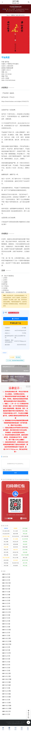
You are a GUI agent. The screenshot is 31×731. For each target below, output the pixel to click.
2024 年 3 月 (5, 600)
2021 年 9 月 (5, 682)
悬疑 (16, 544)
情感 (25, 544)
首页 (3, 729)
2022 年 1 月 (5, 670)
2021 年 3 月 (5, 697)
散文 (6, 549)
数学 (15, 549)
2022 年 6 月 (5, 656)
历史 (25, 531)
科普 (6, 560)
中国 (5, 9)
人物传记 (6, 531)
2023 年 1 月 (5, 635)
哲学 (16, 533)
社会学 (16, 557)
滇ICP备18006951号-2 (17, 723)
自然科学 (16, 562)
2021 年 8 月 (5, 685)
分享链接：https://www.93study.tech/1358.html (16, 360)
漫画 (25, 552)
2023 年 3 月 (5, 629)
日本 (6, 552)
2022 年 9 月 (5, 647)
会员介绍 (28, 715)
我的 (28, 729)
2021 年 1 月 (5, 702)
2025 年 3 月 (5, 580)
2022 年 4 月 (5, 662)
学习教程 (25, 536)
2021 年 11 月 (5, 676)
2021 (6, 528)
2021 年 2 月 (5, 699)
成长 (6, 546)
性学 (6, 544)
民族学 (16, 552)
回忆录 (4, 352)
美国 (6, 562)
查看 (24, 327)
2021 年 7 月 (5, 688)
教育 (25, 546)
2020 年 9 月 (5, 714)
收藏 (12, 357)
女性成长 (16, 536)
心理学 (25, 539)
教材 (22, 729)
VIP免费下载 (16, 323)
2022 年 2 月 (5, 667)
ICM (16, 528)
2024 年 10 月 (5, 583)
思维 (25, 541)
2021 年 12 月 (5, 673)
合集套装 (6, 533)
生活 (15, 554)
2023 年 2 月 (5, 632)
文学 (14, 9)
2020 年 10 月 (5, 711)
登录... (4, 470)
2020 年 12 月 (5, 705)
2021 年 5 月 (5, 694)
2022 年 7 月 (5, 653)
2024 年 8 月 (5, 589)
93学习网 (17, 722)
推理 (16, 546)
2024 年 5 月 (5, 597)
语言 (25, 565)
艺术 (25, 562)
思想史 (16, 541)
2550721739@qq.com (19, 10)
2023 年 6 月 (5, 621)
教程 (15, 729)
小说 (16, 539)
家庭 (6, 539)
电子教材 (6, 557)
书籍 (9, 729)
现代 (6, 554)
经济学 (25, 560)
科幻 (25, 557)
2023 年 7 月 (5, 618)
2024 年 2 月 (5, 603)
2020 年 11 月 (5, 708)
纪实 (15, 560)
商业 (25, 533)
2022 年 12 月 (5, 638)
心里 (6, 541)
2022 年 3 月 (5, 664)
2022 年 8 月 (5, 650)
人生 (9, 9)
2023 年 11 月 (5, 612)
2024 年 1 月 (5, 606)
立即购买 (16, 318)
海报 (18, 357)
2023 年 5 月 (5, 624)
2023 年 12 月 (5, 609)
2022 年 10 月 (5, 644)
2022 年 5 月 (5, 659)
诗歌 (15, 565)
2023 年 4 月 (5, 626)
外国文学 (6, 536)
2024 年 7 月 (5, 591)
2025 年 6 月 (5, 574)
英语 (6, 565)
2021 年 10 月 (5, 679)
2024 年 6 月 (5, 594)
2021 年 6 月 (5, 691)
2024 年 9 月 (5, 586)
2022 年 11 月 (5, 641)
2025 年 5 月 (5, 577)
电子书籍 (25, 554)
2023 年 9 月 (5, 615)
